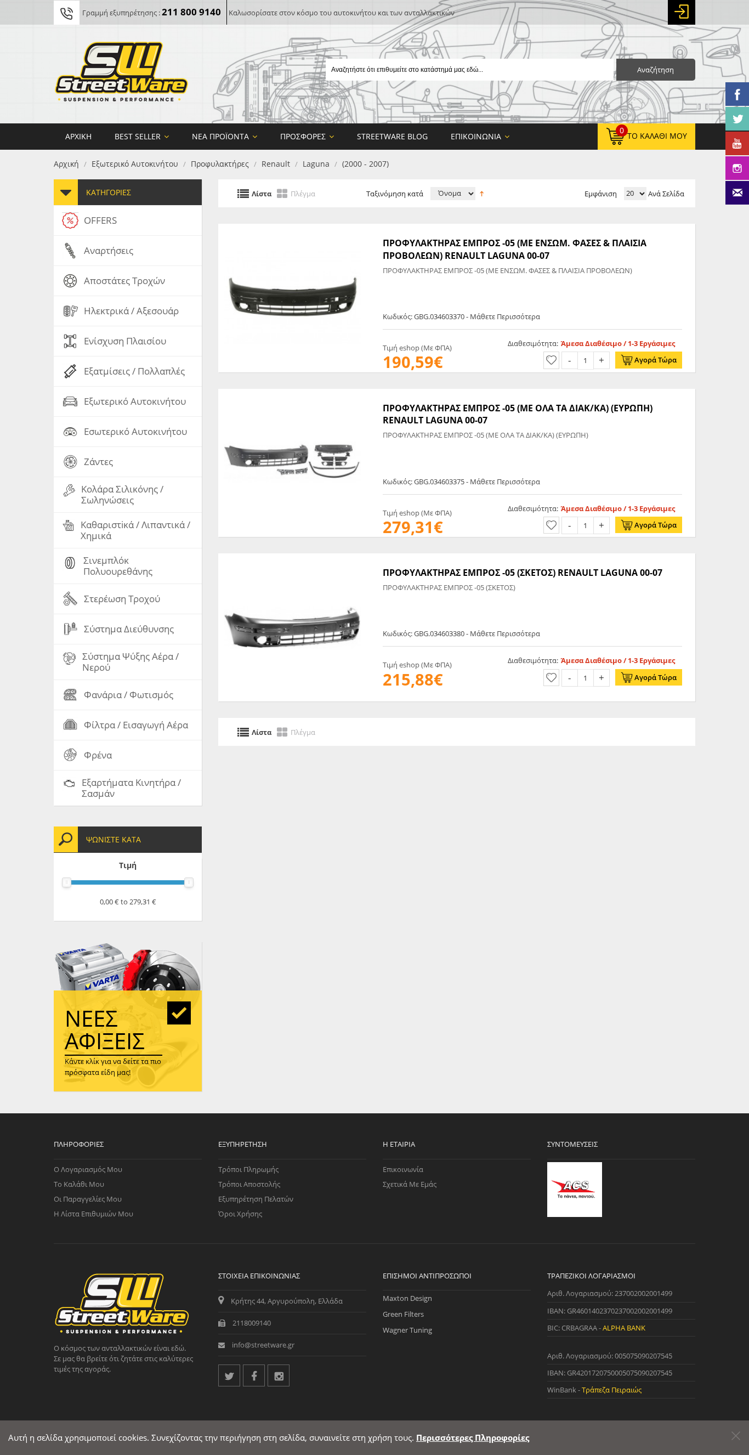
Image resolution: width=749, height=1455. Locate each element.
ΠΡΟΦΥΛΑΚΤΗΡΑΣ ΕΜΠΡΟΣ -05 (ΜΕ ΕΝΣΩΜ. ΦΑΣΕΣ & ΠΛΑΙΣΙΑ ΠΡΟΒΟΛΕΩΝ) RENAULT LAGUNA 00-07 (514, 249)
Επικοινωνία (403, 1169)
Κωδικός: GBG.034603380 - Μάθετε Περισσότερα (461, 633)
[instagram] (279, 1375)
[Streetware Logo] (121, 74)
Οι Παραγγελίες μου (88, 1199)
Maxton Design (407, 1298)
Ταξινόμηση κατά (394, 194)
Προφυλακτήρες (220, 163)
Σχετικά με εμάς (409, 1184)
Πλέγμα (303, 193)
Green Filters (403, 1314)
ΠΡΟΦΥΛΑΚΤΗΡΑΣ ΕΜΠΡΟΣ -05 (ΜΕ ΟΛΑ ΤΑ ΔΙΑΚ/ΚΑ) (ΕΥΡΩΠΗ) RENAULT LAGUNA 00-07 (517, 414)
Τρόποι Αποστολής (249, 1184)
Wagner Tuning (407, 1330)
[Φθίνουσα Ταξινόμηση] (482, 192)
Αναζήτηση (655, 70)
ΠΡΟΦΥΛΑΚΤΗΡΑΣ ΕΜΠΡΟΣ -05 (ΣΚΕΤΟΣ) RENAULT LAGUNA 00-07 (522, 573)
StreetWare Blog (392, 136)
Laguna (316, 163)
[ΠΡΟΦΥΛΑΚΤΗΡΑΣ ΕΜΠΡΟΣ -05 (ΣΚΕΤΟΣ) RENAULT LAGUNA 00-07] (292, 559)
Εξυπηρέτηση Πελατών (255, 1199)
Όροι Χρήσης (240, 1214)
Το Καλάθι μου (79, 1184)
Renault (276, 163)
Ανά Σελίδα (665, 194)
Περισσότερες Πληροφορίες (472, 1437)
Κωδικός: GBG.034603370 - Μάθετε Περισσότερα (461, 316)
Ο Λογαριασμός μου (88, 1169)
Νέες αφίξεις (105, 1029)
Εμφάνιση (601, 194)
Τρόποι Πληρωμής (248, 1169)
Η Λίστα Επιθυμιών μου (93, 1214)
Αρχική (66, 163)
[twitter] (229, 1375)
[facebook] (254, 1375)
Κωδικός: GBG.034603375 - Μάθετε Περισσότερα (461, 481)
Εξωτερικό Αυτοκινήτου (135, 163)
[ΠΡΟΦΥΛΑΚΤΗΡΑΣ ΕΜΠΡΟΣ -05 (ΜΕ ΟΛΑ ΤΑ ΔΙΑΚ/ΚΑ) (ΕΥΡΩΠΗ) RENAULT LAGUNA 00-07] (292, 394)
